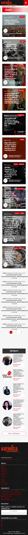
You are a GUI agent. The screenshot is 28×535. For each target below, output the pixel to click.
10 (21, 332)
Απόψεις (3, 475)
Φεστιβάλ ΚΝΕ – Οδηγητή (8, 499)
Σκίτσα (3, 481)
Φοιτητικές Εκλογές (6, 496)
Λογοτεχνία (4, 473)
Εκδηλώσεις (4, 482)
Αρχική (3, 466)
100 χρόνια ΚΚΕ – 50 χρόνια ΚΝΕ (9, 491)
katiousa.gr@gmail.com (7, 459)
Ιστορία (3, 476)
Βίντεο (3, 479)
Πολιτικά (3, 468)
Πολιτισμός (4, 470)
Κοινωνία (3, 471)
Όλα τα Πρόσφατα (14, 433)
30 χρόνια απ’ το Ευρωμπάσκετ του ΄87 (11, 494)
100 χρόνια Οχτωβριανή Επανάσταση (11, 493)
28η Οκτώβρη (5, 498)
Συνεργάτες (4, 484)
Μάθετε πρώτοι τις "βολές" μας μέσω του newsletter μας (13, 507)
